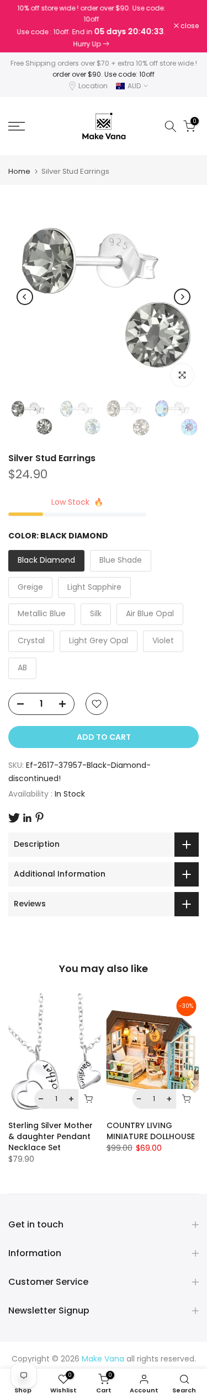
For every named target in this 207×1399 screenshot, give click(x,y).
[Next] (182, 297)
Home (19, 171)
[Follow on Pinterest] (39, 817)
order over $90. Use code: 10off (103, 74)
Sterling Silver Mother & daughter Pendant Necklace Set (50, 1136)
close (189, 26)
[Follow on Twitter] (14, 818)
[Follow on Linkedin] (27, 818)
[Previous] (25, 297)
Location (93, 85)
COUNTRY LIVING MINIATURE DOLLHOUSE (151, 1131)
